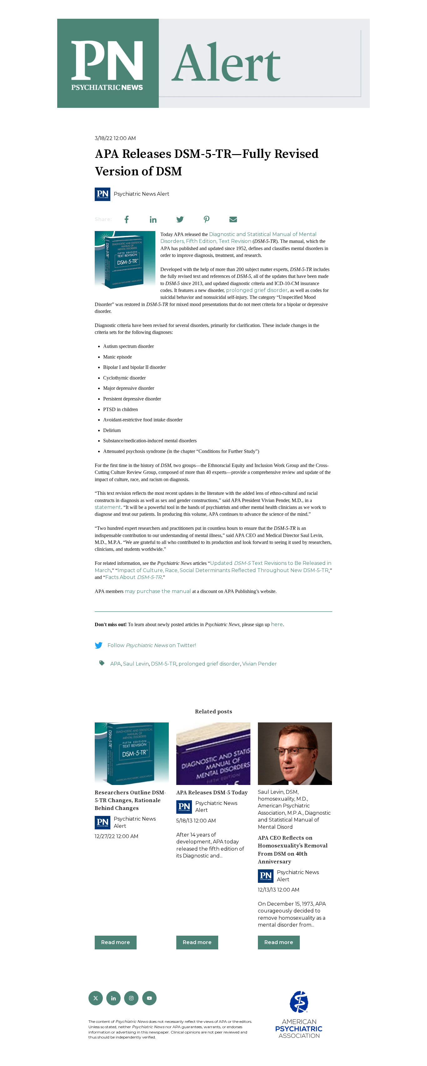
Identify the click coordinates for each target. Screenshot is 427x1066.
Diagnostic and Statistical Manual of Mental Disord (294, 820)
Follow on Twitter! (152, 645)
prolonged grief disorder (257, 290)
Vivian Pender (259, 664)
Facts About (133, 577)
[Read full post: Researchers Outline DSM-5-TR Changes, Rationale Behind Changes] (132, 753)
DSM (292, 792)
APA (115, 664)
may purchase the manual (158, 591)
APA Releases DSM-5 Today (212, 792)
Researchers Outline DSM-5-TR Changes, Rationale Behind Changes (130, 800)
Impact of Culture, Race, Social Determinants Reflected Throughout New (210, 570)
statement (108, 507)
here (277, 624)
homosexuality (276, 799)
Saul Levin (136, 664)
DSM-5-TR (316, 570)
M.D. (301, 799)
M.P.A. (295, 813)
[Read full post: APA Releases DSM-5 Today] (213, 753)
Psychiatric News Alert (141, 194)
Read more (115, 942)
